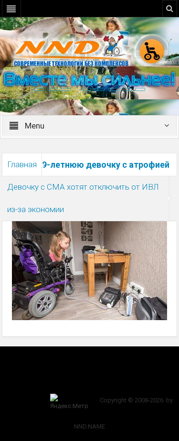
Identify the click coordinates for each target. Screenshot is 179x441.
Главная (22, 164)
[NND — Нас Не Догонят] (89, 50)
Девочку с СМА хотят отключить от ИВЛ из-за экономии (83, 198)
